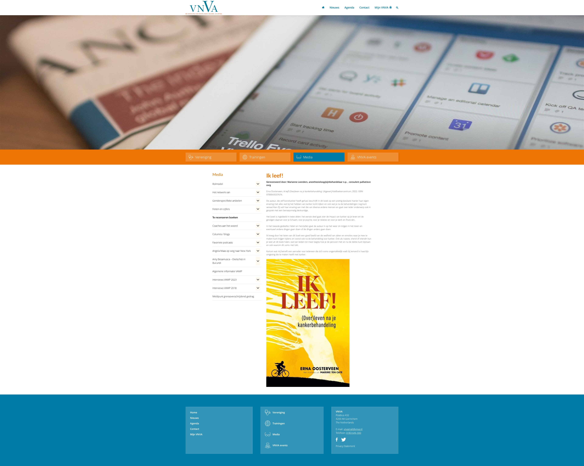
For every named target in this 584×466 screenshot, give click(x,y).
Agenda (349, 7)
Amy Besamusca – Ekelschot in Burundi (228, 261)
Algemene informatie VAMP (227, 271)
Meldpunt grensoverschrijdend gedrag (233, 296)
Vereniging (279, 412)
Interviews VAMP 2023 (224, 279)
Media (276, 434)
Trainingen (279, 423)
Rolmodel (217, 184)
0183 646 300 (353, 433)
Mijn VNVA (381, 7)
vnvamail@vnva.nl (353, 429)
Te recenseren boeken (225, 217)
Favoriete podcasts (222, 242)
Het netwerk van (221, 192)
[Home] (204, 7)
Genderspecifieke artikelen (227, 200)
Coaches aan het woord (225, 225)
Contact (364, 7)
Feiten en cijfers (221, 209)
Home (323, 7)
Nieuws (334, 7)
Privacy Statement (345, 446)
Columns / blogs (221, 234)
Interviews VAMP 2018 (224, 288)
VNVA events (280, 445)
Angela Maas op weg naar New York (231, 251)
